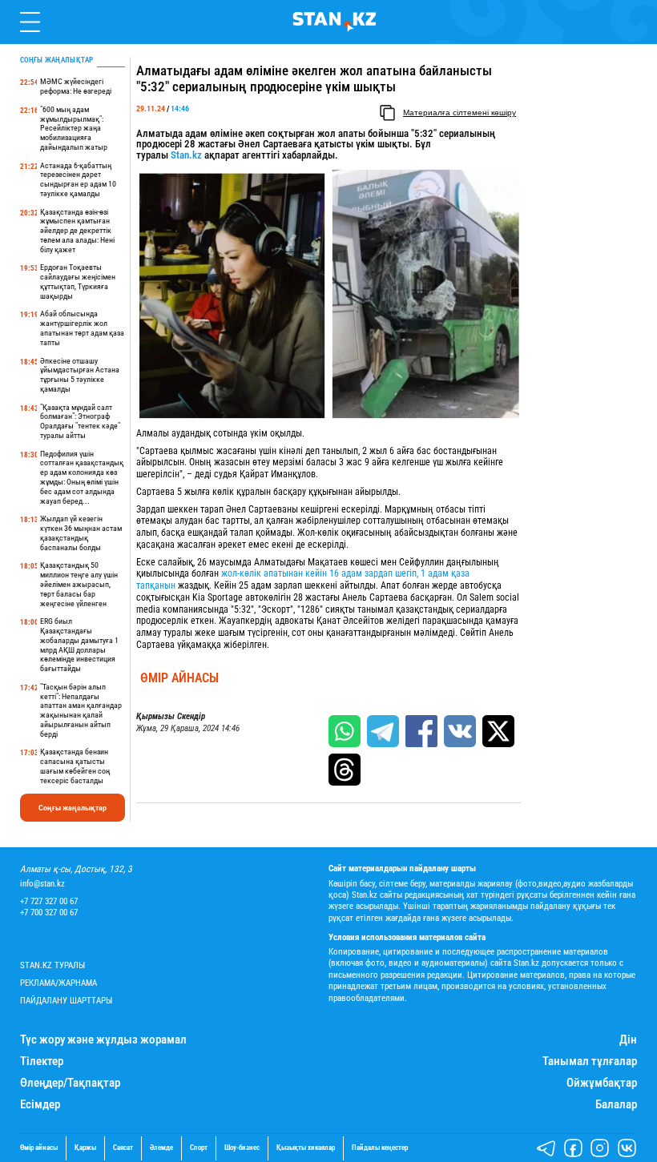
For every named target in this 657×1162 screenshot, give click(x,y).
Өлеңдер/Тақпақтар (70, 1083)
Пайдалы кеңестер (380, 1148)
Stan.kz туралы (52, 965)
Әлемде (161, 1148)
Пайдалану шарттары (66, 1000)
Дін (628, 1040)
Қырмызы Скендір (170, 717)
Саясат (123, 1148)
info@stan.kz (42, 884)
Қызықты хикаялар (305, 1148)
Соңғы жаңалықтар (72, 807)
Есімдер (40, 1105)
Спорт (199, 1148)
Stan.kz (185, 155)
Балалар (616, 1105)
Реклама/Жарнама (58, 983)
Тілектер (41, 1061)
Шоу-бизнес (242, 1148)
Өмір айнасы (179, 678)
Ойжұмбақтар (601, 1083)
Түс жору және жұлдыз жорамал (103, 1040)
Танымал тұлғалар (589, 1061)
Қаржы (85, 1148)
